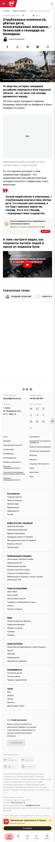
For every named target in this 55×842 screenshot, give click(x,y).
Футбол (10, 695)
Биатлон (10, 702)
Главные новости (14, 497)
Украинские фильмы (16, 625)
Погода (10, 514)
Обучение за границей (16, 661)
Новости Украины (19, 11)
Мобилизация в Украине (19, 556)
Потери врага (13, 547)
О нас (5, 437)
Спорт (10, 688)
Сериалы (11, 635)
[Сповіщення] (52, 3)
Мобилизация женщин (16, 566)
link (31, 408)
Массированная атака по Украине (21, 540)
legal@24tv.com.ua (33, 805)
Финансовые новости (16, 599)
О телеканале (8, 449)
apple (28, 760)
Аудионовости (13, 511)
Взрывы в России (14, 544)
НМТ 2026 (11, 654)
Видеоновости (13, 507)
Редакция (7, 441)
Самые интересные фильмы (19, 621)
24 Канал (6, 11)
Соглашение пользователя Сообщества (39, 442)
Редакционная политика (12, 445)
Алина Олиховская (16, 39)
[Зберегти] (47, 47)
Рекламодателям (9, 458)
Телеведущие (8, 454)
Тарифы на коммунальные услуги (21, 602)
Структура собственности (39, 464)
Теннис (10, 699)
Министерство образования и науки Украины (26, 647)
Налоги (10, 606)
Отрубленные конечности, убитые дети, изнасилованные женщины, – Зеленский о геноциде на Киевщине (40, 11)
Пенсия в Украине (15, 609)
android (10, 760)
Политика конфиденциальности (11, 467)
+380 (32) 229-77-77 (17, 803)
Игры (31, 476)
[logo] (11, 3)
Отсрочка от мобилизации (18, 573)
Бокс (9, 692)
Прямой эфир (13, 504)
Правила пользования (12, 462)
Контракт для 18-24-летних (18, 570)
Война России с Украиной (19, 523)
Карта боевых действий (17, 530)
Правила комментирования (40, 447)
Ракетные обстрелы (15, 526)
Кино (9, 618)
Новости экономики (17, 588)
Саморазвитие (13, 657)
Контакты (33, 455)
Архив (31, 468)
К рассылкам (16, 743)
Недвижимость (14, 669)
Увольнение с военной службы (20, 559)
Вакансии (33, 460)
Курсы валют (12, 595)
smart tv (10, 767)
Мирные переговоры (16, 533)
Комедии (11, 632)
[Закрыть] (50, 820)
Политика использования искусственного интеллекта (14, 473)
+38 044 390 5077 (36, 398)
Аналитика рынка (14, 673)
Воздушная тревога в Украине (20, 537)
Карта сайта (34, 472)
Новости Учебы (15, 643)
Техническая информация (39, 451)
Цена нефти (12, 592)
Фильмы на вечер (14, 628)
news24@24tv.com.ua (12, 398)
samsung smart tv (28, 767)
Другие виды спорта (15, 706)
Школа (10, 651)
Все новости (13, 493)
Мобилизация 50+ (14, 563)
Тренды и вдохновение (17, 680)
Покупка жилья (13, 676)
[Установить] (27, 824)
